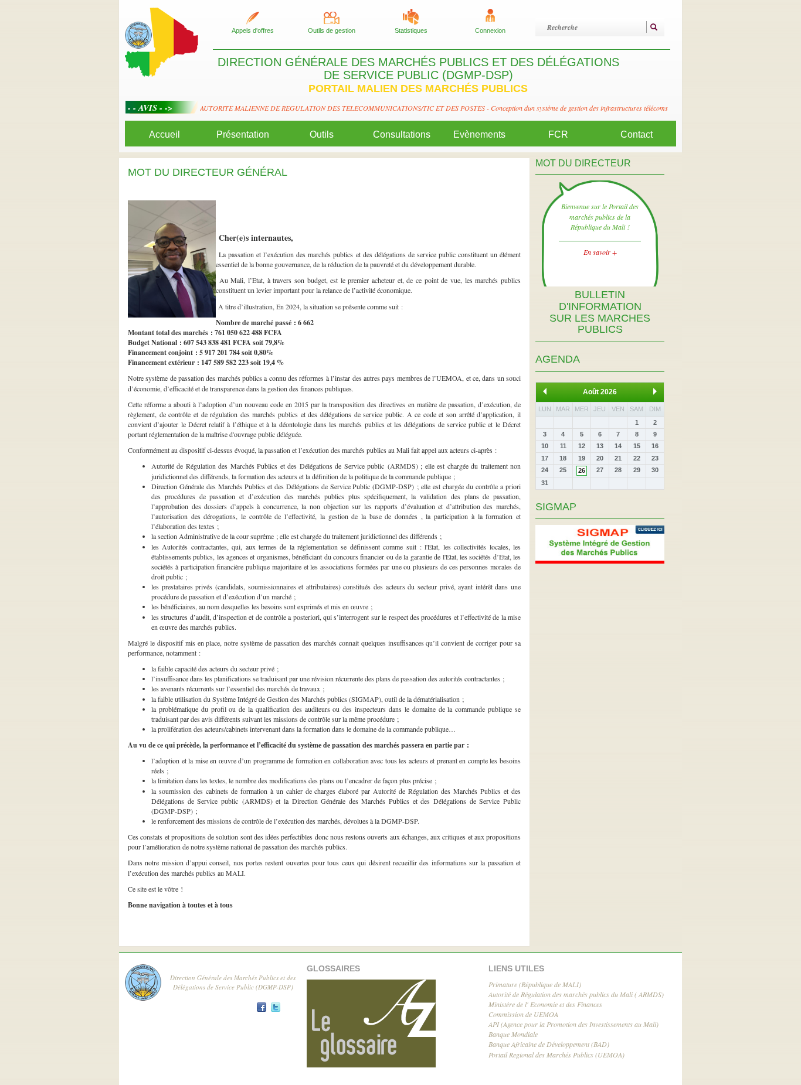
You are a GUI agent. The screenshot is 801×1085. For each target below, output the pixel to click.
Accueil (164, 134)
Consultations (401, 134)
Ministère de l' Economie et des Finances (545, 1004)
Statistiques (411, 30)
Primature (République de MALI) (534, 984)
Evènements (479, 134)
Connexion (490, 30)
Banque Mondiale (513, 1034)
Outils (322, 134)
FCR (558, 134)
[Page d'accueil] (161, 41)
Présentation (242, 134)
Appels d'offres (253, 30)
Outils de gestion (331, 30)
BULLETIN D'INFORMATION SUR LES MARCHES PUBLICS (599, 312)
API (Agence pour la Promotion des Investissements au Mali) (573, 1024)
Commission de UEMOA (523, 1014)
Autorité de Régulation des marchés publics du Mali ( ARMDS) (576, 994)
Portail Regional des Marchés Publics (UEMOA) (556, 1054)
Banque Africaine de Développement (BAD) (548, 1044)
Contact (636, 134)
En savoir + (600, 252)
